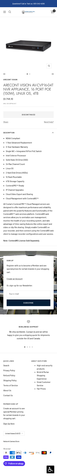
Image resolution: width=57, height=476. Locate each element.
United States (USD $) (12, 433)
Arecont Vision (10, 80)
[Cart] (52, 12)
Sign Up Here (9, 424)
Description (9, 133)
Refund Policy (9, 375)
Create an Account (15, 279)
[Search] (10, 12)
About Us (7, 390)
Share (5, 122)
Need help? (49, 122)
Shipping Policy (10, 380)
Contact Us (31, 332)
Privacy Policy (9, 370)
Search (6, 365)
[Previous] (4, 74)
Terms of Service (10, 385)
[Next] (52, 74)
